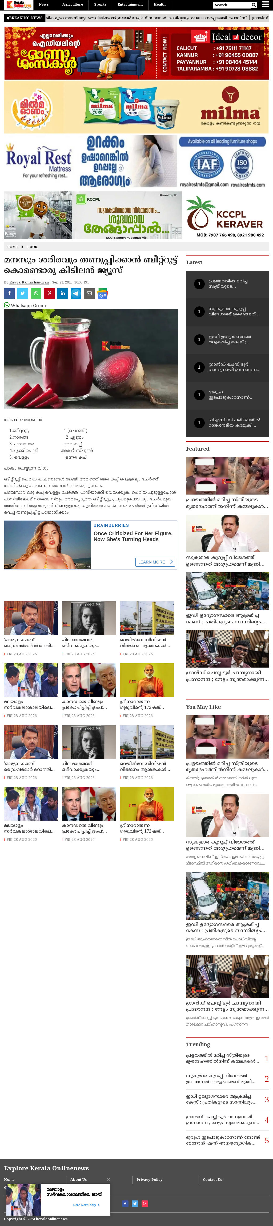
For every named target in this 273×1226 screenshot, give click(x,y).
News (44, 5)
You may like (203, 707)
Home (12, 247)
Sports (100, 5)
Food (32, 247)
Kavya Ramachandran (29, 283)
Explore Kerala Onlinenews (46, 1169)
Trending (198, 1045)
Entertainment (130, 5)
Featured (197, 449)
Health (160, 5)
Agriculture (72, 5)
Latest (194, 263)
